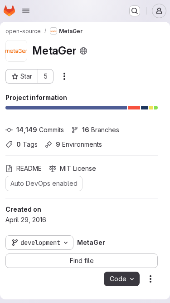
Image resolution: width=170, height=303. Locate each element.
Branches (100, 130)
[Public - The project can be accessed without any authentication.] (83, 51)
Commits (40, 130)
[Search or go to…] (134, 10)
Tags (27, 144)
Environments (79, 144)
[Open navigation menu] (26, 11)
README (29, 168)
